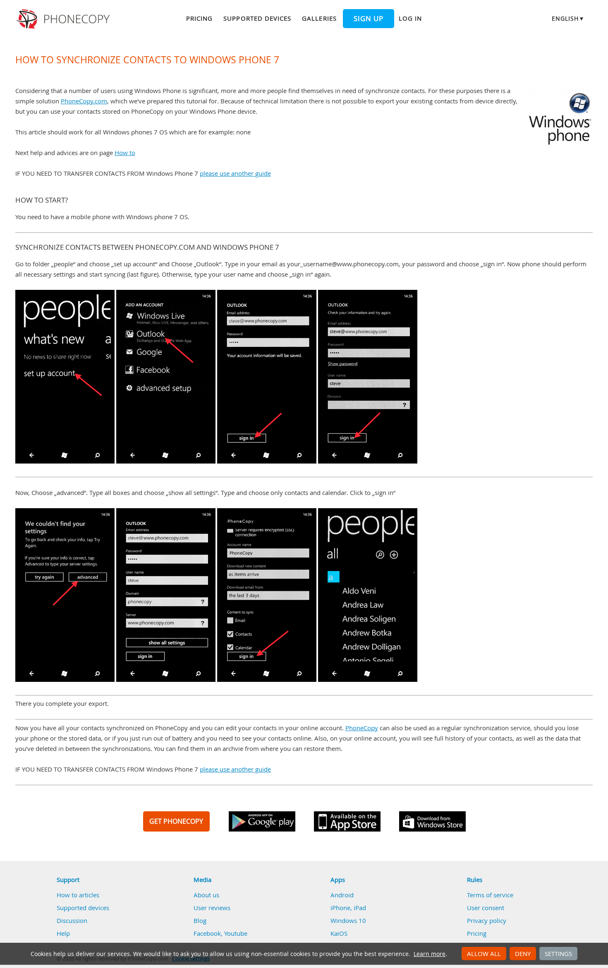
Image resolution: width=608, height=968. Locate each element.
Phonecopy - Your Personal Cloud (64, 19)
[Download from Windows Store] (432, 821)
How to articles (78, 895)
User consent (485, 907)
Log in (410, 18)
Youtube (235, 933)
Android (342, 895)
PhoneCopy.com (84, 101)
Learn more (429, 954)
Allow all (484, 953)
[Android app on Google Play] (262, 821)
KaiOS (338, 933)
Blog (200, 920)
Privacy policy (486, 920)
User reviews (212, 907)
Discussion (72, 920)
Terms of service (490, 895)
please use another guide (235, 173)
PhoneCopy (361, 728)
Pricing (199, 18)
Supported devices (257, 18)
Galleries (319, 18)
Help (63, 933)
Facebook (207, 933)
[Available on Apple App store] (347, 821)
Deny (523, 953)
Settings (558, 953)
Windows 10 (348, 920)
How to (125, 152)
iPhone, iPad (348, 907)
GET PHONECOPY (176, 821)
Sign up (368, 18)
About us (206, 895)
